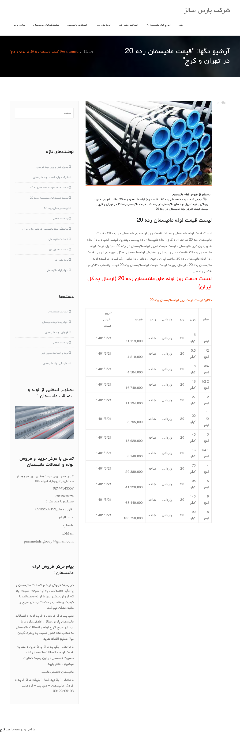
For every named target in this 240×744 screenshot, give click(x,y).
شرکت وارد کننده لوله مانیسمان (50, 177)
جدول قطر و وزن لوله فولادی (52, 167)
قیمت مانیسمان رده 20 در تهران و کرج (122, 204)
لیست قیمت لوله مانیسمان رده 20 (174, 220)
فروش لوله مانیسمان (56, 332)
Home (88, 52)
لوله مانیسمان (60, 218)
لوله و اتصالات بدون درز (54, 353)
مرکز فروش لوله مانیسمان (188, 195)
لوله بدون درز (102, 25)
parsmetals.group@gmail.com (49, 542)
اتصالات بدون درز (128, 25)
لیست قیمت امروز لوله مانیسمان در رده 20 (182, 209)
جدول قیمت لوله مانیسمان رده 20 (181, 199)
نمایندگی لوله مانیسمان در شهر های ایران (45, 229)
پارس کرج (7, 730)
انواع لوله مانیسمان (160, 25)
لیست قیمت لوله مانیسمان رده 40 (49, 188)
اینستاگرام (66, 518)
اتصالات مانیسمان (77, 25)
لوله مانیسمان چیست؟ (56, 208)
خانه (181, 25)
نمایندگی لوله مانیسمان (46, 25)
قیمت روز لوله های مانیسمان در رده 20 (173, 204)
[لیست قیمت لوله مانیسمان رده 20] (149, 143)
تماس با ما (19, 25)
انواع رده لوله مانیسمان (55, 322)
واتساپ (68, 526)
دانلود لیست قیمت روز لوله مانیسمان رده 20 (181, 300)
